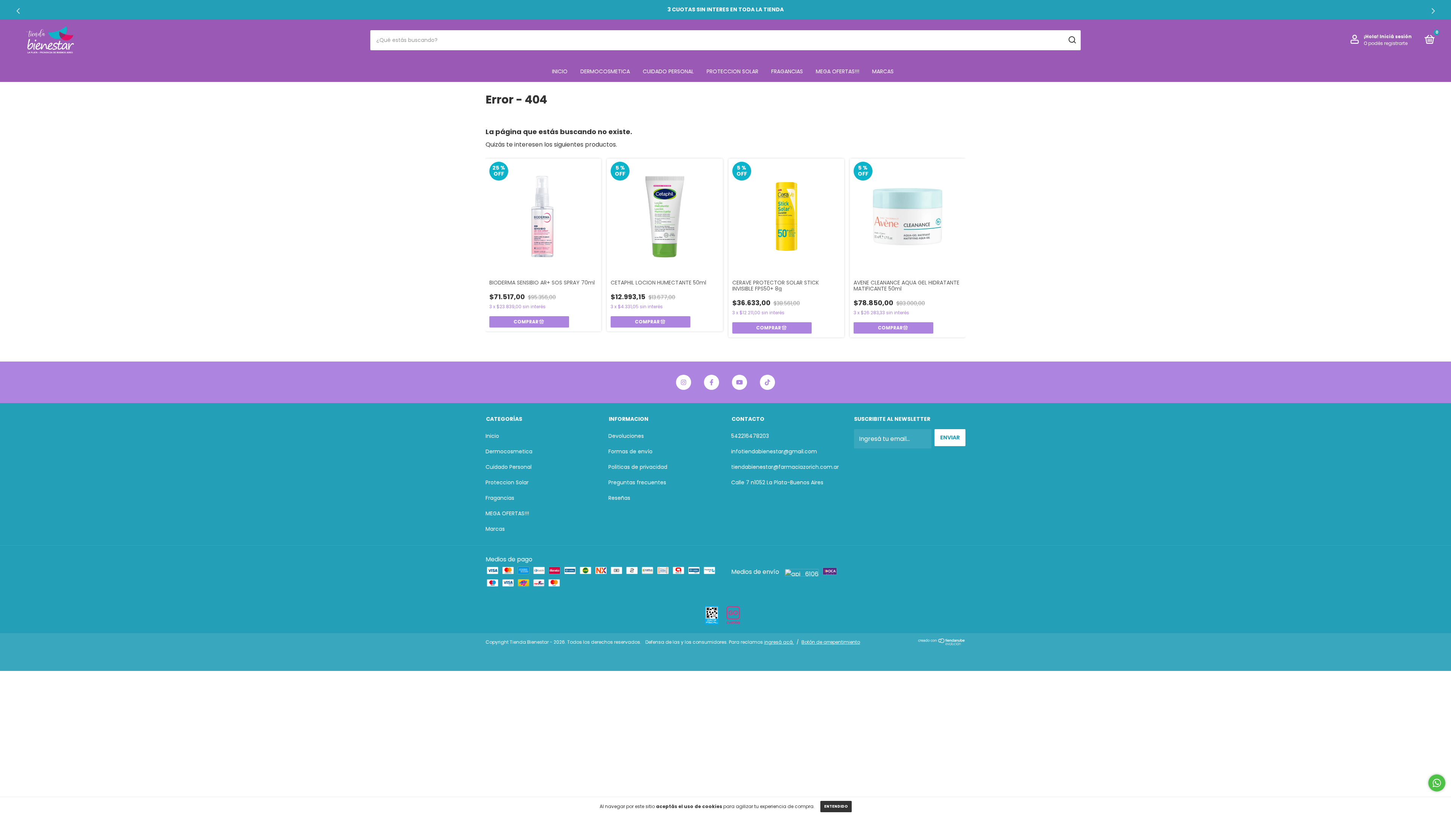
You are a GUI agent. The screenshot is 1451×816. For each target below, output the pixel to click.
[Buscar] (1072, 40)
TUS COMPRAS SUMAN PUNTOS (725, 9)
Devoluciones (626, 436)
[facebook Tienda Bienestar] (711, 382)
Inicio (560, 71)
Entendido (836, 806)
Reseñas (619, 498)
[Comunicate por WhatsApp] (1436, 782)
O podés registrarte (1386, 43)
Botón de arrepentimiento (830, 642)
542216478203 (750, 436)
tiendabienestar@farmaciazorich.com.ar (785, 467)
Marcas (883, 71)
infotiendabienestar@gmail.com (774, 451)
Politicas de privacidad (637, 467)
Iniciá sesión (1396, 36)
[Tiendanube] (941, 643)
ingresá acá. (779, 642)
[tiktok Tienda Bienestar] (767, 382)
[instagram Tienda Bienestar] (683, 382)
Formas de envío (630, 451)
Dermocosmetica (605, 71)
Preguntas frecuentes (637, 482)
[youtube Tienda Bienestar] (739, 382)
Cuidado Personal (668, 71)
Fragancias (787, 71)
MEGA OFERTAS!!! (837, 71)
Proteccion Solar (732, 71)
